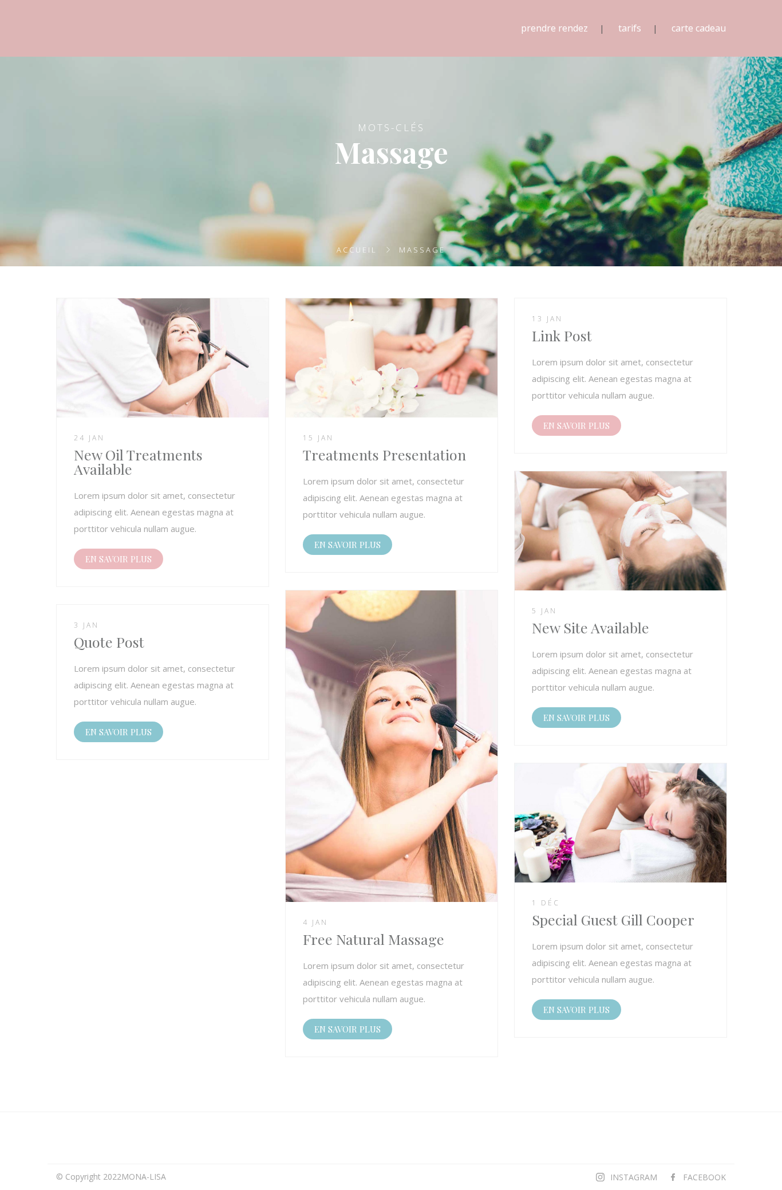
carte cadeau (699, 28)
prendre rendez (554, 28)
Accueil (357, 250)
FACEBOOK (704, 1177)
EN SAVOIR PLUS (118, 559)
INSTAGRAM (633, 1177)
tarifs (629, 28)
